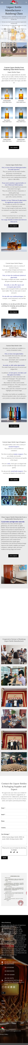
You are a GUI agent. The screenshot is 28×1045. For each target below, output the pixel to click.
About (3, 1003)
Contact (3, 1007)
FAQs (2, 1010)
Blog (2, 1014)
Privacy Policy (4, 1034)
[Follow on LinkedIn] (11, 987)
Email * (3, 814)
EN (3, 993)
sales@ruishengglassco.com (12, 962)
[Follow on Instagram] (5, 987)
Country (3, 827)
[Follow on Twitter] (8, 987)
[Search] (26, 2)
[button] (2, 2)
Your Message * (5, 834)
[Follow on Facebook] (3, 987)
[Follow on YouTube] (14, 987)
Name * (3, 808)
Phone (3, 821)
